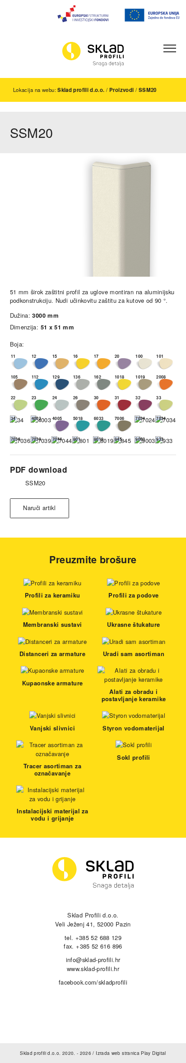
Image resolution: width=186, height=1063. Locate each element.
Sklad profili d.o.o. (80, 90)
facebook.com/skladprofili (93, 982)
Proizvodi (121, 90)
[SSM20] (93, 215)
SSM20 (148, 90)
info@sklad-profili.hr (93, 959)
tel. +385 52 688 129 (93, 937)
